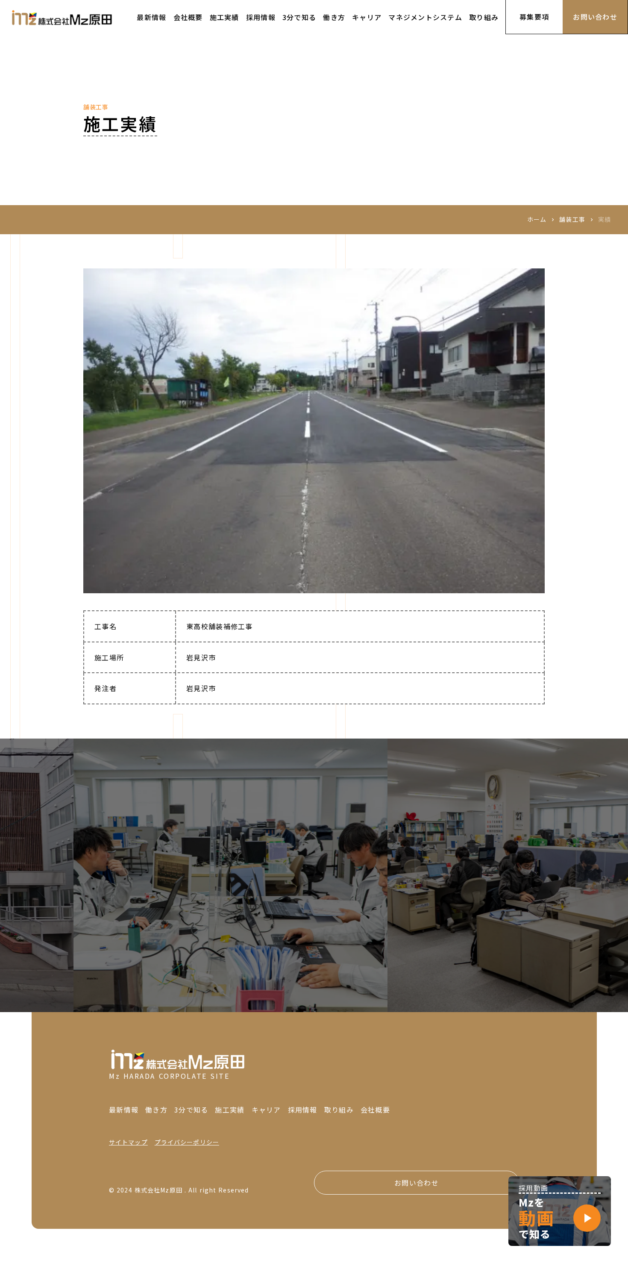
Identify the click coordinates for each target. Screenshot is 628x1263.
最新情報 (123, 1109)
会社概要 (375, 1109)
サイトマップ (128, 1142)
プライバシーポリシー (187, 1142)
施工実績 (229, 1109)
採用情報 (302, 1109)
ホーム (536, 219)
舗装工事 (572, 219)
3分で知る (191, 1109)
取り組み (339, 1109)
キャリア (266, 1109)
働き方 (156, 1109)
